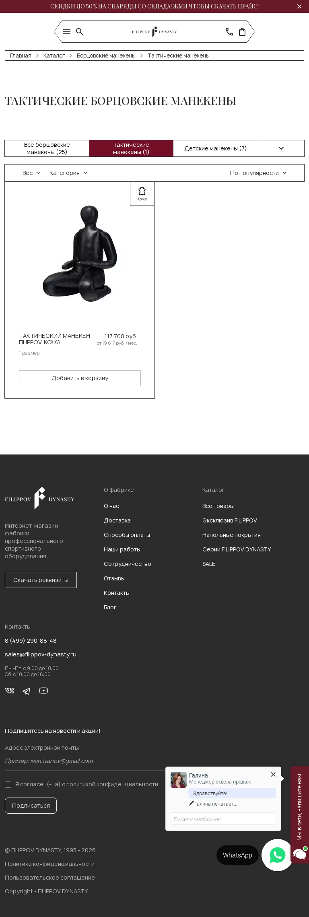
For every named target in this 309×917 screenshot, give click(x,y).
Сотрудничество (127, 563)
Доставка (117, 520)
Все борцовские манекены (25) (47, 148)
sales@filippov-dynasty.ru (40, 654)
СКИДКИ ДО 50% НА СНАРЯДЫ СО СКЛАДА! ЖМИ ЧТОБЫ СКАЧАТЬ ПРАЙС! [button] (154, 6)
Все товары (218, 506)
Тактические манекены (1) (131, 148)
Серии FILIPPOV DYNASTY (236, 549)
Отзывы (114, 578)
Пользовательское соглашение (50, 877)
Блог (110, 607)
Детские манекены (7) (215, 148)
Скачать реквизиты (40, 580)
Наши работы (122, 549)
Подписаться (31, 805)
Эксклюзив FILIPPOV (229, 520)
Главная (20, 55)
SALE (208, 563)
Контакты (117, 592)
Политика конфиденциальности (50, 864)
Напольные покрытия (231, 535)
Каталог (54, 55)
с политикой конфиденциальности (110, 784)
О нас (111, 506)
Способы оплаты (127, 535)
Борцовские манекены (106, 55)
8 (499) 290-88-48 (31, 641)
